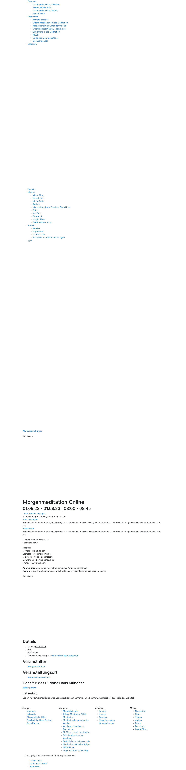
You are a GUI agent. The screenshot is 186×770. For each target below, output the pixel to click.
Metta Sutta (38, 201)
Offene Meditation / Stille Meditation (50, 22)
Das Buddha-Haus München (46, 4)
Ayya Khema (39, 13)
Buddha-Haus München (39, 677)
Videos (138, 717)
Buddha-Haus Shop (42, 222)
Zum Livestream (30, 519)
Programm (33, 16)
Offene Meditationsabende (65, 655)
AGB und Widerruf (38, 763)
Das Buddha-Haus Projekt (45, 10)
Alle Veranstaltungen (32, 431)
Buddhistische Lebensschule (76, 741)
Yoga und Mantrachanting (45, 38)
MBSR (35, 35)
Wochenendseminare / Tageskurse (49, 29)
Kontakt (31, 225)
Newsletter (38, 198)
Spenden (32, 189)
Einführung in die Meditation (46, 32)
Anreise (36, 228)
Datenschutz (39, 234)
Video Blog (38, 195)
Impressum (38, 231)
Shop (137, 714)
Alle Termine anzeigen (34, 513)
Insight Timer (39, 219)
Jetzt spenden (29, 687)
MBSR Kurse (68, 747)
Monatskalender (40, 19)
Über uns (32, 1)
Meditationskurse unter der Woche (49, 25)
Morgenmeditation (36, 666)
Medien (31, 192)
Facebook (37, 216)
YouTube (37, 213)
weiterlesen (28, 528)
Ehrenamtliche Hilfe (42, 7)
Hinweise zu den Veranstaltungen (49, 237)
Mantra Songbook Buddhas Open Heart (52, 207)
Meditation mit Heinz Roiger (76, 744)
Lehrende (32, 44)
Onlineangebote (40, 41)
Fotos (35, 210)
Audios (36, 204)
